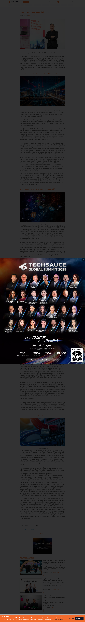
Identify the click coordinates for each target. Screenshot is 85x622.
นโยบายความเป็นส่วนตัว (57, 619)
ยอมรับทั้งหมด (79, 618)
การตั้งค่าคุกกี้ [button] (71, 618)
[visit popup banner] (42, 311)
